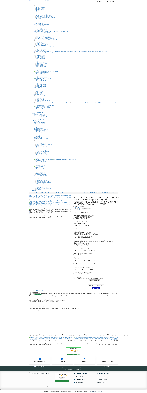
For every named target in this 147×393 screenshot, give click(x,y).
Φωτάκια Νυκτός (39, 23)
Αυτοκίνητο (34, 120)
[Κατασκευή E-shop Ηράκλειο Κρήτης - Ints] (56, 386)
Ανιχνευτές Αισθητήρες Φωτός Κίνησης (44, 150)
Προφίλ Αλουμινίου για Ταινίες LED (92, 102)
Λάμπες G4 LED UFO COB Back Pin (43, 80)
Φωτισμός (34, 4)
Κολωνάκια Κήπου (39, 19)
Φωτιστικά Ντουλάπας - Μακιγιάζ (43, 146)
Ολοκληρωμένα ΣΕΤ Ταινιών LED (43, 100)
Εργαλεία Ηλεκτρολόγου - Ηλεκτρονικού (44, 144)
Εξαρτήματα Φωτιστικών (41, 142)
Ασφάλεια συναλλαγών (102, 380)
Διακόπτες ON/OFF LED (41, 152)
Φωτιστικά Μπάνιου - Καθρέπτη (42, 14)
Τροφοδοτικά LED (45, 106)
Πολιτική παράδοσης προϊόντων (103, 377)
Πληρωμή (38, 290)
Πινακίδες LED (34, 113)
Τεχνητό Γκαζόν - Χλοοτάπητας (42, 181)
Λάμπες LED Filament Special (41, 76)
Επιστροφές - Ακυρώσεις (102, 379)
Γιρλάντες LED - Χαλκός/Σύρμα (42, 151)
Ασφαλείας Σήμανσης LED (41, 154)
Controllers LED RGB (40, 162)
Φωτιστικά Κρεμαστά (40, 7)
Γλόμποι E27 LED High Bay (41, 66)
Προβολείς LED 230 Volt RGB (41, 43)
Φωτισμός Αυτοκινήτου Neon (39, 130)
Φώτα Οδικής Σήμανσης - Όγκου (40, 131)
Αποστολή (32, 290)
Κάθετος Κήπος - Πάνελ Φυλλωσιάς (43, 183)
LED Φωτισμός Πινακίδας (39, 128)
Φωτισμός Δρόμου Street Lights (42, 48)
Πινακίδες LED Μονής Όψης (39, 114)
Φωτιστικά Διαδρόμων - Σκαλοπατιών (43, 15)
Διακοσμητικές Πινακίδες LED (40, 117)
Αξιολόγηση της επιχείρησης (74, 354)
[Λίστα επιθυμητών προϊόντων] (97, 1)
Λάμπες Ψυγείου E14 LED (41, 65)
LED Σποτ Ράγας (39, 91)
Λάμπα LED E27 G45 (40, 61)
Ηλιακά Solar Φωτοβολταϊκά (52, 51)
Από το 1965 (47, 0)
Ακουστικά (38, 155)
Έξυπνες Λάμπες (39, 69)
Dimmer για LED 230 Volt (41, 161)
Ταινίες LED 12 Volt (40, 98)
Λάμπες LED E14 (39, 64)
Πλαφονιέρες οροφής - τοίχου (42, 13)
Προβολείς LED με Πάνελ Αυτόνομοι (43, 44)
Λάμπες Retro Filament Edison (52, 71)
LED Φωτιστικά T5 (39, 35)
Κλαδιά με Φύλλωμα (40, 186)
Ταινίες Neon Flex (39, 101)
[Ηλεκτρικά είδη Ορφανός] (107, 366)
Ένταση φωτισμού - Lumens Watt (82, 380)
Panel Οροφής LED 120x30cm (41, 29)
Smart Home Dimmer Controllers (71, 159)
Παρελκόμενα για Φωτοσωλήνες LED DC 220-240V (46, 105)
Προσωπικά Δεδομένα (101, 382)
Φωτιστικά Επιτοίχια (40, 9)
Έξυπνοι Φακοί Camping (40, 172)
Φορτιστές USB (37, 136)
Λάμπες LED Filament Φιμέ (41, 74)
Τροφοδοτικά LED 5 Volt (40, 108)
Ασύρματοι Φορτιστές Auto (39, 122)
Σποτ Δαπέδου (39, 92)
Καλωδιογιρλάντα (40, 22)
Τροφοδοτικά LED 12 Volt (41, 109)
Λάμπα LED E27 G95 (40, 59)
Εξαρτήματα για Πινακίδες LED (40, 116)
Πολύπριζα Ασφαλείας (41, 143)
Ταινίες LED (42, 95)
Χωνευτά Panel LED (40, 25)
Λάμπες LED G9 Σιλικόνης (41, 85)
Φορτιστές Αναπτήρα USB (39, 121)
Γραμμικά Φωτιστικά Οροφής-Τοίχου (43, 32)
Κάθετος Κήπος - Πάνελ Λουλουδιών (43, 184)
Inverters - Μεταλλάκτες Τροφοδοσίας (44, 107)
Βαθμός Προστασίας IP (80, 379)
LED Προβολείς (44, 40)
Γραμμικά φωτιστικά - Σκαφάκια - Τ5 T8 (59, 31)
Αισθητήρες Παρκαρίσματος (39, 123)
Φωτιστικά (41, 6)
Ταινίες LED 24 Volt (40, 99)
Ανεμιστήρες (38, 158)
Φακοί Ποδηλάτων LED (40, 169)
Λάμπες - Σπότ (34, 54)
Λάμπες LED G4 (39, 79)
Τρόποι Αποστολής (79, 377)
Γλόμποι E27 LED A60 (40, 56)
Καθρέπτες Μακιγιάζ (47, 159)
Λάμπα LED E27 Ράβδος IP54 (42, 62)
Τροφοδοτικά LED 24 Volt (41, 111)
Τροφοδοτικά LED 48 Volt (41, 112)
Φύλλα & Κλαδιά (39, 179)
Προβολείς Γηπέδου (40, 50)
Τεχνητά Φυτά (39, 178)
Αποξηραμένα (39, 189)
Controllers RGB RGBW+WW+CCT (42, 164)
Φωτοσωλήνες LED (112, 102)
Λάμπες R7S (38, 70)
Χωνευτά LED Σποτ (40, 90)
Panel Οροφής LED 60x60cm (41, 28)
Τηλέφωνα (34, 134)
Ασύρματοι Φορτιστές (38, 137)
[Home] (32, 192)
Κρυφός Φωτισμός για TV (41, 145)
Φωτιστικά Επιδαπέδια (40, 11)
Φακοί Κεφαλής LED (40, 168)
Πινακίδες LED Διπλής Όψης (39, 115)
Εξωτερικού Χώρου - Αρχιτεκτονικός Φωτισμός (45, 17)
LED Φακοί (41, 166)
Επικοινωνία (34, 190)
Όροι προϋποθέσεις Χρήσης (102, 376)
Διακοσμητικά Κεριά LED (41, 153)
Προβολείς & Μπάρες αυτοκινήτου (41, 129)
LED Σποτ (40, 87)
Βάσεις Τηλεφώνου (38, 135)
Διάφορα (33, 139)
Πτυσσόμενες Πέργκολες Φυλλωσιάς (43, 182)
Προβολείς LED (39, 42)
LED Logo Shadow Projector (39, 125)
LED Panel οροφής (45, 24)
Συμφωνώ (100, 391)
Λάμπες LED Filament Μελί (41, 73)
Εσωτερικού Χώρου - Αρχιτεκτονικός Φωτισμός (45, 16)
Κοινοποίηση (96, 288)
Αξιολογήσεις (44, 290)
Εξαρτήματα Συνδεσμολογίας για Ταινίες (60, 102)
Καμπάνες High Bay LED (41, 49)
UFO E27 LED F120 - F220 (41, 67)
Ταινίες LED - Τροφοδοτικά (37, 94)
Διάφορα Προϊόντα (46, 140)
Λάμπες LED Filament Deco (41, 77)
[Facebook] (101, 1)
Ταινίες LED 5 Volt (39, 97)
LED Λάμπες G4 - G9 (47, 78)
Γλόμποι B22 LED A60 (40, 57)
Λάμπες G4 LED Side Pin (41, 83)
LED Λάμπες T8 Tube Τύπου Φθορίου (43, 37)
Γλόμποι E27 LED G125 (40, 58)
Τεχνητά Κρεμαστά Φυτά (41, 187)
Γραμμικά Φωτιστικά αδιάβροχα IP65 (43, 33)
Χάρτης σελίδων (79, 382)
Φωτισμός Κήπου (39, 18)
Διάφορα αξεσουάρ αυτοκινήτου (40, 132)
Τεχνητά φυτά (44, 175)
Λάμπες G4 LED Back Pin (41, 84)
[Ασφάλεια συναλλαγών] (39, 366)
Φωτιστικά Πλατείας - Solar (41, 21)
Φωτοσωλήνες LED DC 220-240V (42, 104)
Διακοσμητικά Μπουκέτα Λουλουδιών (43, 188)
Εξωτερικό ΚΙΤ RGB (38, 127)
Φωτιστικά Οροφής (40, 8)
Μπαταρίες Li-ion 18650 (41, 174)
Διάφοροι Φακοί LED (40, 171)
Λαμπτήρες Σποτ (39, 93)
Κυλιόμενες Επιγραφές (39, 119)
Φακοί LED (38, 167)
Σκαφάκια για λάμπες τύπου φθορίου (44, 36)
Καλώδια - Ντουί (39, 149)
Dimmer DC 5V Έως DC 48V (41, 165)
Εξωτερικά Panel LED (40, 26)
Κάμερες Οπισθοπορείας (39, 124)
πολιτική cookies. (93, 391)
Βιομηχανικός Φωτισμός (49, 46)
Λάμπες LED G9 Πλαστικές (41, 86)
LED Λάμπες (42, 55)
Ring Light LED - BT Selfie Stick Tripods (41, 138)
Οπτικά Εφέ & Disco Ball (41, 157)
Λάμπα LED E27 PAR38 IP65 (41, 63)
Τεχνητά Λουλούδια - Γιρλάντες (42, 176)
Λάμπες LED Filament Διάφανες (42, 72)
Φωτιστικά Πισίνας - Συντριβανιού (103, 51)
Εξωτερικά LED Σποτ (40, 88)
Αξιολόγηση (78, 207)
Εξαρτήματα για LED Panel (41, 30)
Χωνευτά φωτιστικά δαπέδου (52, 39)
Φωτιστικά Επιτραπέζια (41, 10)
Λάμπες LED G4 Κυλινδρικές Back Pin (43, 81)
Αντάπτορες (38, 147)
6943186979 (107, 363)
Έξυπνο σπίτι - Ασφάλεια (41, 160)
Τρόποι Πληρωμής (79, 376)
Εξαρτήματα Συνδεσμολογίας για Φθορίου (45, 38)
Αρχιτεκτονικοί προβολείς (41, 45)
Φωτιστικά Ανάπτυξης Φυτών (76, 51)
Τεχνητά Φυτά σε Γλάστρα (41, 180)
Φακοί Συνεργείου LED (40, 173)
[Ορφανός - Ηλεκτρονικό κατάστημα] (36, 0)
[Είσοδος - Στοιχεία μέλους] (99, 1)
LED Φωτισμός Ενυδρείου (50, 52)
